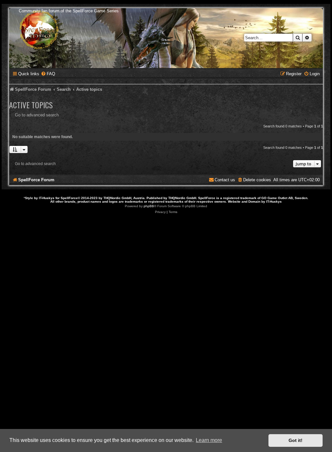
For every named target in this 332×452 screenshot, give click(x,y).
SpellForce (69, 198)
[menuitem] (48, 73)
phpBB (149, 206)
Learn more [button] (209, 440)
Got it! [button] (295, 440)
